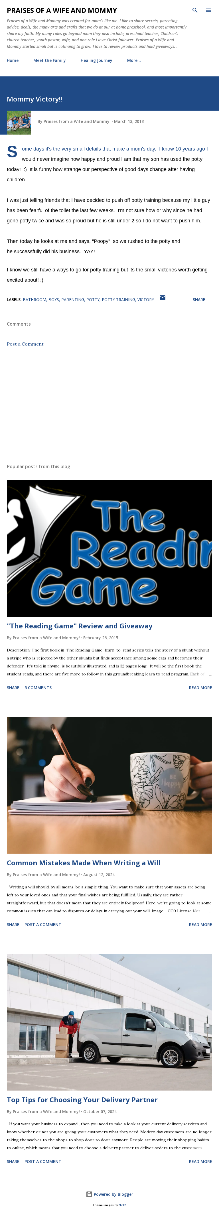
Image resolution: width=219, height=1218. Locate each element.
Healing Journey (96, 60)
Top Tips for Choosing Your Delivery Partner (82, 1099)
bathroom (34, 299)
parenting (72, 299)
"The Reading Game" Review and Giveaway (80, 625)
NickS (122, 1205)
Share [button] (199, 299)
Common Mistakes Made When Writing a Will (84, 862)
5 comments (38, 687)
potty (93, 299)
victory (145, 299)
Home (13, 60)
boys (53, 299)
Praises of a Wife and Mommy (62, 10)
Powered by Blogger (113, 1194)
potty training (118, 299)
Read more (200, 687)
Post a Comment (25, 344)
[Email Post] (162, 299)
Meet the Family (49, 60)
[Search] (195, 10)
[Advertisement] (109, 405)
